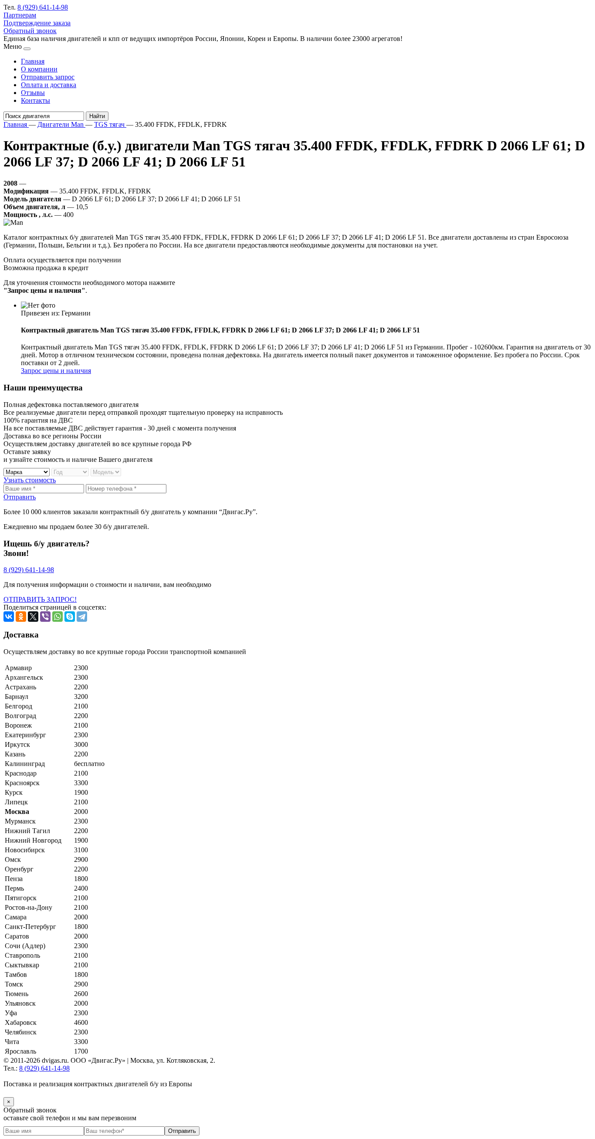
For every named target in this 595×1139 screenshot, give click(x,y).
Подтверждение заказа (37, 23)
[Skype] (69, 616)
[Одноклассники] (21, 616)
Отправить (19, 497)
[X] (33, 616)
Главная (32, 61)
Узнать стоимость (29, 480)
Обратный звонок (30, 30)
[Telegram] (82, 616)
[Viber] (45, 616)
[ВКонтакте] (8, 616)
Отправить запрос (47, 77)
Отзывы (33, 92)
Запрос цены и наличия (56, 370)
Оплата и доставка (48, 84)
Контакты (35, 100)
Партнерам (19, 15)
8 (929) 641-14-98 (42, 7)
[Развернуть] (27, 48)
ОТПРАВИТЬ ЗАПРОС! (40, 599)
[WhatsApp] (57, 616)
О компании (39, 69)
